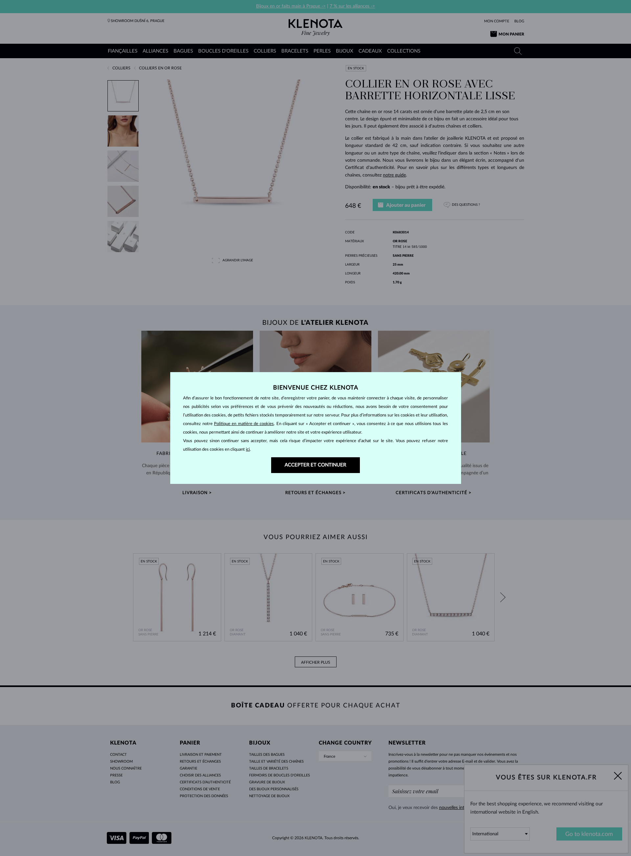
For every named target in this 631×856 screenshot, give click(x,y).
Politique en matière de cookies (244, 424)
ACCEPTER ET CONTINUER (315, 465)
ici (248, 449)
